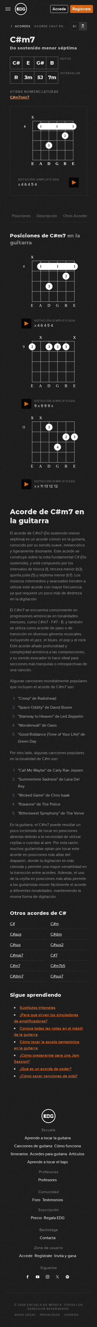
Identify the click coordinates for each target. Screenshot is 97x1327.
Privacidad (50, 1315)
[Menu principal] (8, 9)
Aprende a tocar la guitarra (48, 1138)
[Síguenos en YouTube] (38, 1277)
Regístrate (81, 8)
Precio (36, 1217)
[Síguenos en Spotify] (67, 1277)
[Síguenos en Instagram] (47, 1277)
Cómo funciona (67, 1146)
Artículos (76, 1154)
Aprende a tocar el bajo (47, 1162)
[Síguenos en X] (57, 1277)
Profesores (47, 1179)
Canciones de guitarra (33, 1146)
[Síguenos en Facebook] (28, 1277)
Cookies (71, 1315)
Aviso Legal (25, 1315)
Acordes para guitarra (48, 1154)
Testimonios (52, 1199)
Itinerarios (19, 1154)
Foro (36, 1199)
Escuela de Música (44, 1305)
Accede (59, 8)
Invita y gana (65, 1255)
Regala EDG (54, 1217)
